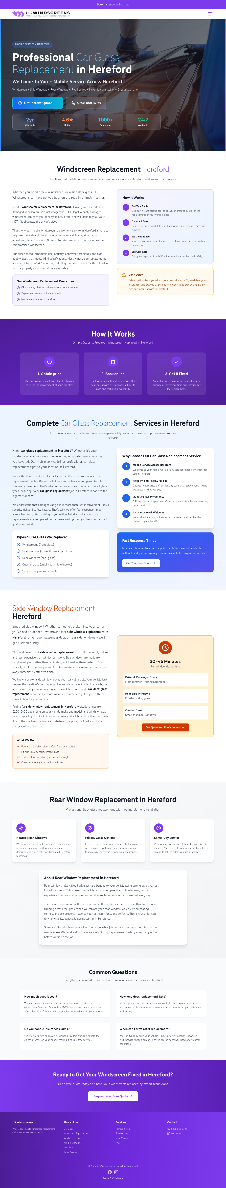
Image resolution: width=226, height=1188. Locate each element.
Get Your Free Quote (138, 563)
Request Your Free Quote (110, 1096)
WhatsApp (176, 1133)
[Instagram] (116, 1172)
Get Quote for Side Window (163, 727)
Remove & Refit (123, 1128)
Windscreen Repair (73, 1137)
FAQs (118, 1142)
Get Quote (69, 1128)
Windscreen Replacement (76, 1133)
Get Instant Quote (38, 103)
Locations (68, 1147)
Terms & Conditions (113, 1178)
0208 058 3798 (89, 103)
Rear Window (122, 1137)
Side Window (122, 1133)
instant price (49, 381)
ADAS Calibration (72, 1142)
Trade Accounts (71, 1151)
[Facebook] (110, 1172)
